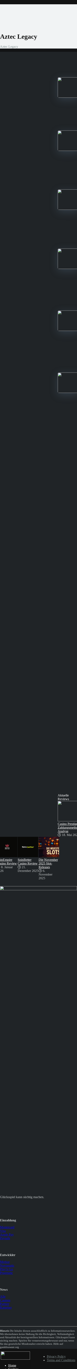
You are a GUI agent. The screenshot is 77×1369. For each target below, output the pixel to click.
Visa (3, 1231)
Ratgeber (6, 1307)
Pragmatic (6, 1273)
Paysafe (5, 1238)
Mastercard (7, 1227)
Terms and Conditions (61, 1360)
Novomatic (7, 1265)
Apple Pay (7, 1234)
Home (12, 1365)
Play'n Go (6, 1269)
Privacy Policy (56, 1356)
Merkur (5, 1262)
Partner (4, 1304)
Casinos (5, 1300)
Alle (3, 1296)
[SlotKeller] (15, 1358)
